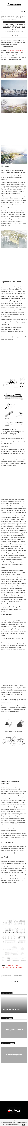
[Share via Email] (17, 35)
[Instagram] (22, 12)
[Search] (26, 12)
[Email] (24, 12)
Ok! (23, 1124)
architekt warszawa (6, 975)
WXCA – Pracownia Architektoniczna (15, 50)
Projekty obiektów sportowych (18, 16)
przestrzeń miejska (18, 975)
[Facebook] (21, 12)
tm (12, 31)
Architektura (8, 16)
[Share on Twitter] (14, 35)
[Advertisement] (14, 130)
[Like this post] (11, 35)
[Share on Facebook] (12, 35)
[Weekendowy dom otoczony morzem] (14, 1005)
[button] (2, 1005)
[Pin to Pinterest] (15, 35)
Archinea (3, 16)
